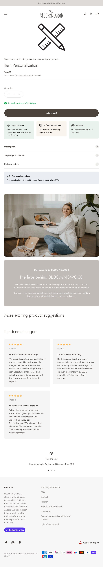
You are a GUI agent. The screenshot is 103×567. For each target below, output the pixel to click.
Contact (44, 497)
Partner (44, 501)
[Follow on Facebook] (6, 543)
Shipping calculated (23, 75)
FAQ (43, 492)
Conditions (46, 511)
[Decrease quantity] (8, 94)
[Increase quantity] (19, 94)
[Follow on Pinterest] (20, 543)
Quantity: (8, 88)
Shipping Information (50, 487)
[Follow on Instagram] (13, 543)
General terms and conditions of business (55, 518)
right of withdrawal (50, 524)
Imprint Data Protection (51, 506)
